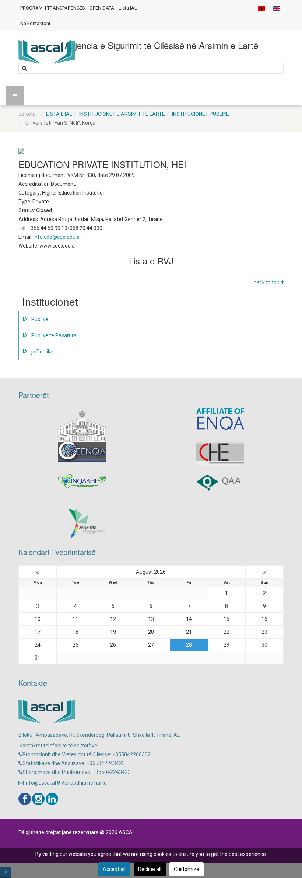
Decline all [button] (149, 869)
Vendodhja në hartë (83, 783)
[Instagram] (38, 799)
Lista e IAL (59, 114)
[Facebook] (24, 799)
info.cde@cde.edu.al (57, 237)
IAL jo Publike (38, 352)
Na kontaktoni (35, 23)
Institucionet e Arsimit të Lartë (122, 114)
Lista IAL (128, 8)
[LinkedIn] (52, 799)
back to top (267, 282)
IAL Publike (35, 319)
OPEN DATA (101, 8)
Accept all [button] (114, 869)
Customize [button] (186, 869)
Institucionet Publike (200, 114)
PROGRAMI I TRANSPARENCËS (52, 8)
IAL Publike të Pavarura (50, 335)
